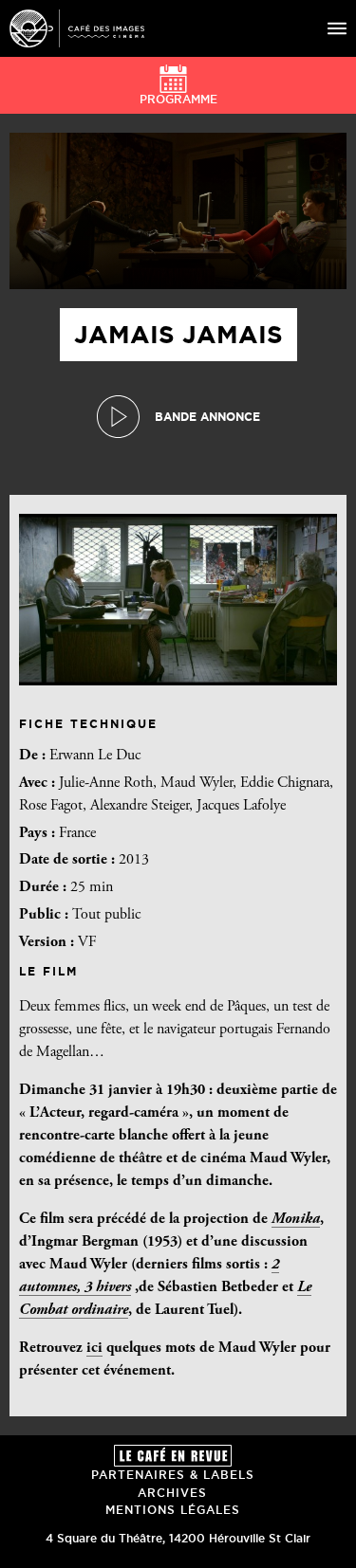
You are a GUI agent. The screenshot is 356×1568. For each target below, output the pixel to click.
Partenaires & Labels (172, 1474)
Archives (172, 1492)
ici (94, 1348)
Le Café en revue (173, 1456)
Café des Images (76, 28)
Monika (296, 1219)
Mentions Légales (172, 1510)
